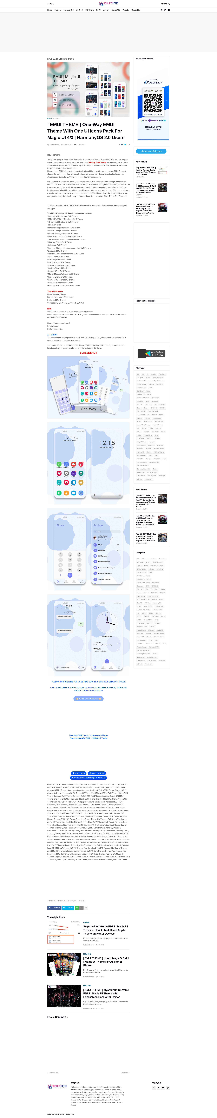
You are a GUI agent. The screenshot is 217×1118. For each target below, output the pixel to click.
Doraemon (155, 398)
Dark (150, 387)
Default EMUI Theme (143, 398)
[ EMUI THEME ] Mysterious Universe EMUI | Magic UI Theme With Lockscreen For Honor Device (106, 993)
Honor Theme (148, 421)
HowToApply (159, 421)
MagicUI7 (140, 448)
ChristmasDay (141, 384)
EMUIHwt (147, 418)
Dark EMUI (116, 10)
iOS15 (163, 432)
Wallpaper (162, 476)
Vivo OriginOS (152, 476)
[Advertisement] (108, 32)
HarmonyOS (69, 10)
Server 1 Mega (80, 773)
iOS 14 (144, 428)
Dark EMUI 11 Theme (143, 391)
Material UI (140, 452)
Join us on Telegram (152, 151)
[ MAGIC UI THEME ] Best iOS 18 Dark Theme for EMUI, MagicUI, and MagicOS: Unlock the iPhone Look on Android (145, 208)
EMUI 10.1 (87, 986)
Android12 (162, 374)
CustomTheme (141, 387)
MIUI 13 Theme (141, 455)
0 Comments (81, 144)
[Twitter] (125, 145)
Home (49, 10)
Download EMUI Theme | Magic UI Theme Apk (89, 778)
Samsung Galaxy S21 (143, 465)
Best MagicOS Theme (157, 381)
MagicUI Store (141, 445)
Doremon (140, 401)
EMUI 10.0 (155, 401)
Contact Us (136, 10)
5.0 (138, 374)
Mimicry (148, 452)
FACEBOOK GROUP (106, 687)
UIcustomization (152, 472)
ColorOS (151, 384)
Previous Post (53, 1073)
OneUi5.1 (148, 459)
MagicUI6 (160, 445)
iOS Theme (89, 10)
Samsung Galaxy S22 (143, 469)
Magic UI (57, 10)
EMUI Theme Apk (153, 411)
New (150, 455)
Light (156, 435)
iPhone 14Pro (148, 435)
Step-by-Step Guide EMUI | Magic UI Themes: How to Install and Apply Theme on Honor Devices (105, 930)
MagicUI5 (151, 445)
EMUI (147, 401)
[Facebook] (122, 145)
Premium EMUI (154, 462)
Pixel (164, 459)
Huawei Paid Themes (143, 425)
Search (164, 4)
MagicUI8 (148, 448)
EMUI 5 (139, 408)
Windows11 (148, 479)
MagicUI (152, 442)
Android (106, 10)
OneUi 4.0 (140, 459)
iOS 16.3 (158, 428)
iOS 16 (151, 428)
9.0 (148, 374)
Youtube (126, 10)
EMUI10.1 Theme (157, 415)
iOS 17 (139, 432)
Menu (52, 4)
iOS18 (139, 435)
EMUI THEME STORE (143, 415)
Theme (155, 469)
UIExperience (141, 476)
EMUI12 (139, 418)
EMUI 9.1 (162, 408)
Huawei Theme (157, 425)
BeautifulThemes (158, 377)
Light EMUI (140, 438)
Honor (139, 421)
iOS (138, 428)
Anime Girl (140, 377)
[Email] (129, 145)
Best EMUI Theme (142, 381)
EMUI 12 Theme (160, 404)
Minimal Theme (159, 452)
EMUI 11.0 (56, 118)
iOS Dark (146, 432)
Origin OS (157, 459)
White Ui (139, 479)
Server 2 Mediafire (98, 773)
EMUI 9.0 (154, 408)
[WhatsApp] (77, 908)
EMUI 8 (146, 408)
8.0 (143, 374)
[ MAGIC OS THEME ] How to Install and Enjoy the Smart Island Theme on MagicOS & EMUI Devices (146, 537)
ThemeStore (140, 472)
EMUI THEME (62, 901)
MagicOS (157, 438)
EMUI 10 (79, 10)
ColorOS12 (159, 384)
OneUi (98, 10)
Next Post (125, 1073)
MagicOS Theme (142, 442)
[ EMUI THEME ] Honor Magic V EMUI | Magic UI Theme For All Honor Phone (106, 962)
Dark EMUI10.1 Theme (144, 394)
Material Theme (159, 448)
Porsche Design (142, 462)
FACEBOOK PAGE (67, 687)
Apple (148, 377)
